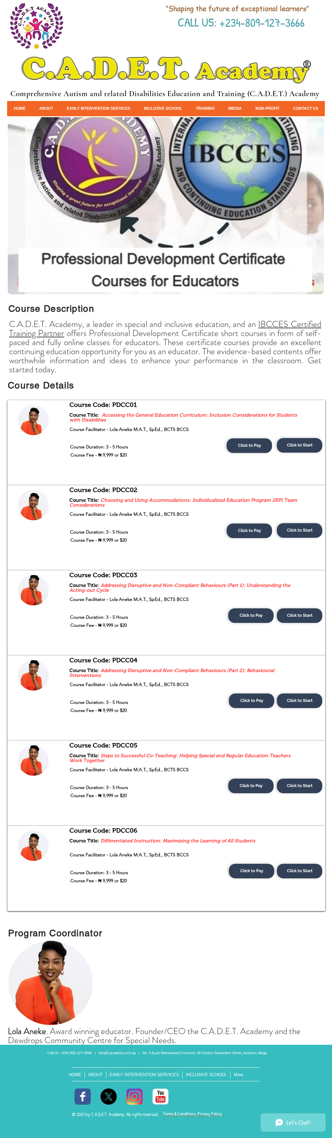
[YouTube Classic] (160, 1096)
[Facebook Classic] (83, 1096)
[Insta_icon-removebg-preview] (134, 1096)
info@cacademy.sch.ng (117, 1053)
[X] (109, 1096)
